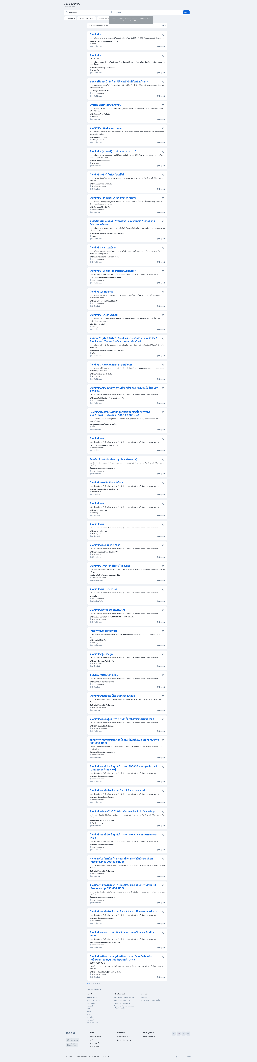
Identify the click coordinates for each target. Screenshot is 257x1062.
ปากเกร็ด (90, 1017)
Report (162, 47)
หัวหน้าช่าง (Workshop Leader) (106, 128)
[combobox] (70, 1057)
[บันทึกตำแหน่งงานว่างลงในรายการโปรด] (163, 35)
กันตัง (89, 1011)
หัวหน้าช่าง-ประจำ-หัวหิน (122, 1003)
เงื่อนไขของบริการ (83, 1056)
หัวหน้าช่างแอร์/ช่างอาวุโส (103, 589)
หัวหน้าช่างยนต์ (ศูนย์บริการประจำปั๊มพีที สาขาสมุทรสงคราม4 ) (123, 719)
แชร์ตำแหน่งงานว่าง (124, 1037)
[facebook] (174, 1034)
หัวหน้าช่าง (95, 34)
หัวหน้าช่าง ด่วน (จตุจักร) (103, 247)
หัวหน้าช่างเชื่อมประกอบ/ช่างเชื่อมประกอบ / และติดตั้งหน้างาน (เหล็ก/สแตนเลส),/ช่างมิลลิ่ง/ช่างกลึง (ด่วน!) (122, 958)
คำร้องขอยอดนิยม (93, 989)
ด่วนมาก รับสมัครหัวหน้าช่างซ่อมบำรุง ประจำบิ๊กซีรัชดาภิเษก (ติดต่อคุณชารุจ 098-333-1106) (121, 860)
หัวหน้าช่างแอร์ (98, 503)
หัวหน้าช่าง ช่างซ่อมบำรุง (122, 1000)
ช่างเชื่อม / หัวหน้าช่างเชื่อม (104, 674)
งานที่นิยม (144, 997)
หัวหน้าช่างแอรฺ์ (98, 438)
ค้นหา (186, 12)
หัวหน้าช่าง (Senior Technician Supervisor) (113, 270)
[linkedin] (188, 1034)
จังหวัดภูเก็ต (91, 1003)
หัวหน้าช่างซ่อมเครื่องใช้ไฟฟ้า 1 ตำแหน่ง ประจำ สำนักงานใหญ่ (122, 811)
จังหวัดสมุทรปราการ (93, 1000)
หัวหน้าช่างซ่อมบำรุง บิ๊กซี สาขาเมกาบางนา (112, 695)
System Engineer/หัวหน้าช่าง (105, 104)
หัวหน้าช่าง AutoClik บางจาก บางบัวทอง (111, 364)
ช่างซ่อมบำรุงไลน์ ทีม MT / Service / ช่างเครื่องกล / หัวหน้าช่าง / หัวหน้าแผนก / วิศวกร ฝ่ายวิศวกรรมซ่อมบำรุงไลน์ (123, 340)
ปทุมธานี (90, 1006)
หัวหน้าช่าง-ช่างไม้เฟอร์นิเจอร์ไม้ (107, 174)
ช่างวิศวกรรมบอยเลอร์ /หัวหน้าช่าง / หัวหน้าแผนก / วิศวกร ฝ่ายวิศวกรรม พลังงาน (122, 223)
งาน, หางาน (94, 1046)
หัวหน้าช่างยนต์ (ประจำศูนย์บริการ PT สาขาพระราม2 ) (118, 790)
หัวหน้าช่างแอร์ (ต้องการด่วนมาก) (107, 610)
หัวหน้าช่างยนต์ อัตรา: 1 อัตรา (105, 545)
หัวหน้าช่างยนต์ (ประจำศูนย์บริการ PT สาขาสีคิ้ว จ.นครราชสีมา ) (123, 911)
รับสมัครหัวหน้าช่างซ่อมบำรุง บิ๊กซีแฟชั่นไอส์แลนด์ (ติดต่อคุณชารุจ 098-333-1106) (124, 741)
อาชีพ (92, 1040)
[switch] (164, 26)
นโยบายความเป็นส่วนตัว (101, 1056)
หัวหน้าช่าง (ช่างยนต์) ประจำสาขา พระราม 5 (113, 151)
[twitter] (184, 1034)
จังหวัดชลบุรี (91, 1014)
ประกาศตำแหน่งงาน (124, 1040)
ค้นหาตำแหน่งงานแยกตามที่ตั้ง (150, 1000)
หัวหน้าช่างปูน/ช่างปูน (101, 654)
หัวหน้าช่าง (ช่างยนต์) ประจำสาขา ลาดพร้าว (113, 197)
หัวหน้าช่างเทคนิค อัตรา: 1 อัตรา (106, 482)
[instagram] (179, 1034)
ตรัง (88, 1009)
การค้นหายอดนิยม (149, 1037)
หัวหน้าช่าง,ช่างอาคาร (101, 291)
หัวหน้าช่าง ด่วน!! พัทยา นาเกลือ (124, 997)
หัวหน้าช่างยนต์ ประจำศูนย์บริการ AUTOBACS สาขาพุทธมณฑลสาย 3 (123, 836)
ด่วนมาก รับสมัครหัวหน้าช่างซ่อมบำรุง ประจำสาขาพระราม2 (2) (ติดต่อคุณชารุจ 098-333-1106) (123, 887)
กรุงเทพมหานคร (92, 997)
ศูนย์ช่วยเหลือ (95, 1043)
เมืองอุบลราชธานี (92, 1023)
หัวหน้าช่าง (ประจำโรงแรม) (104, 314)
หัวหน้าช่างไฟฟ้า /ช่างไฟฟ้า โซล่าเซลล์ (110, 565)
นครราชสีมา (91, 1020)
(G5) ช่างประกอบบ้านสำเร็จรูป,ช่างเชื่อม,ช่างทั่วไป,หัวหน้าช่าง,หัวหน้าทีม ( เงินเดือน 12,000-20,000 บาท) (120, 413)
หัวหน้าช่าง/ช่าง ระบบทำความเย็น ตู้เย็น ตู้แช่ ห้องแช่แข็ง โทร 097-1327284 (124, 389)
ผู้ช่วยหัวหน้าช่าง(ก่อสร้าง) (103, 630)
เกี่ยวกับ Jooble (95, 1037)
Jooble (188, 1057)
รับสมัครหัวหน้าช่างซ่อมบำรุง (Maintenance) (113, 459)
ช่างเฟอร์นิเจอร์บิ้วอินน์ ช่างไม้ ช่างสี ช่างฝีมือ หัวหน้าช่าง (119, 81)
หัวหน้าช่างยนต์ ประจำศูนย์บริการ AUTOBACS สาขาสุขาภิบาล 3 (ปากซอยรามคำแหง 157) (123, 768)
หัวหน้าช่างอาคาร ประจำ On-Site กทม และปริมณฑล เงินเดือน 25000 (122, 934)
